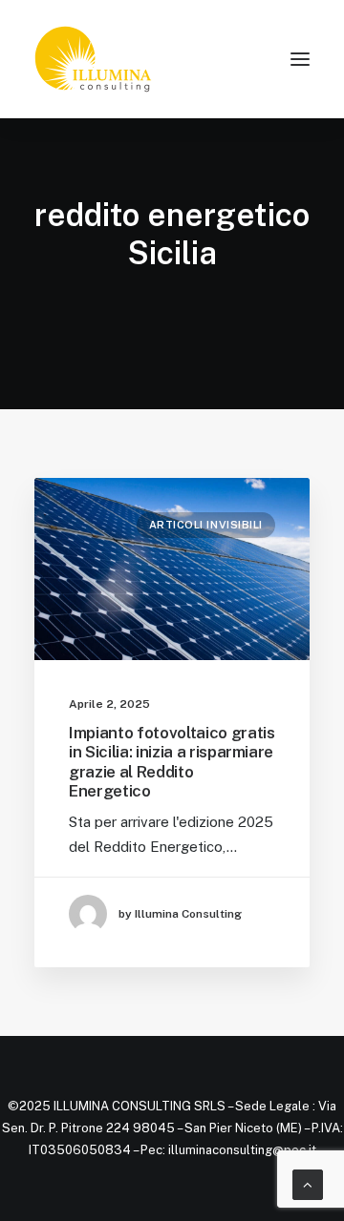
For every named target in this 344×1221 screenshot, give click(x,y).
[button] (300, 59)
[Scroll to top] (307, 1183)
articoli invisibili (206, 524)
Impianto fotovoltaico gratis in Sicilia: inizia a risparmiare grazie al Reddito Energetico (171, 761)
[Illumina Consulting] (93, 59)
